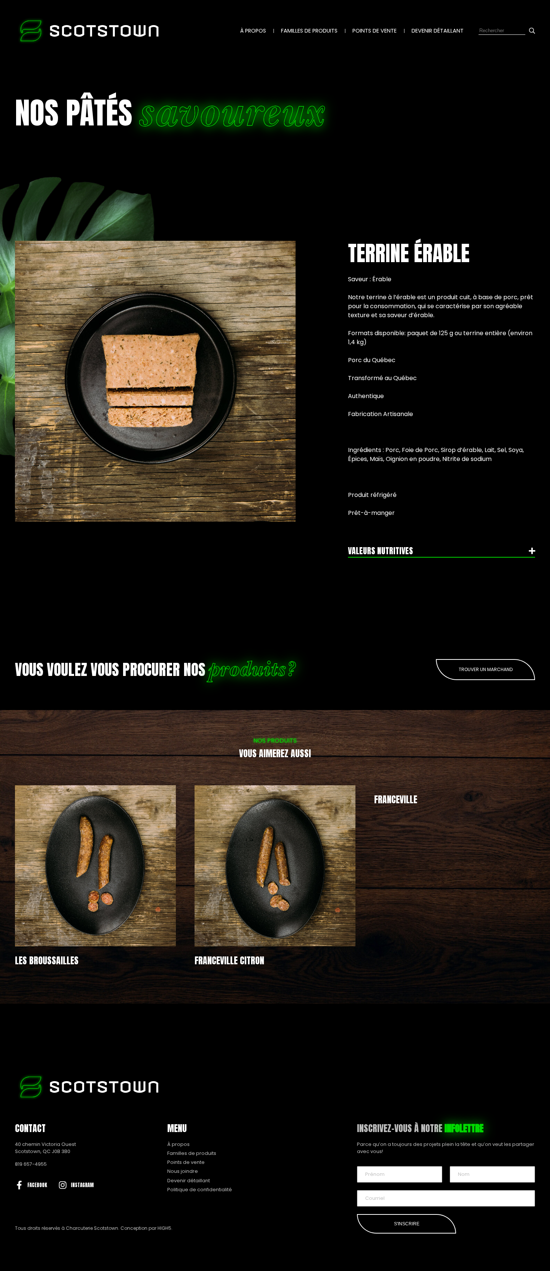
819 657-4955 (31, 1164)
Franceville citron (229, 960)
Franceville (395, 799)
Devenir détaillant (438, 30)
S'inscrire (406, 1223)
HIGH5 (164, 1228)
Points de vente (374, 30)
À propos (253, 30)
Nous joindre (182, 1171)
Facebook (37, 1185)
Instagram (82, 1185)
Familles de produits (309, 30)
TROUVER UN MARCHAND (486, 669)
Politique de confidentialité (199, 1189)
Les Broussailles (47, 960)
